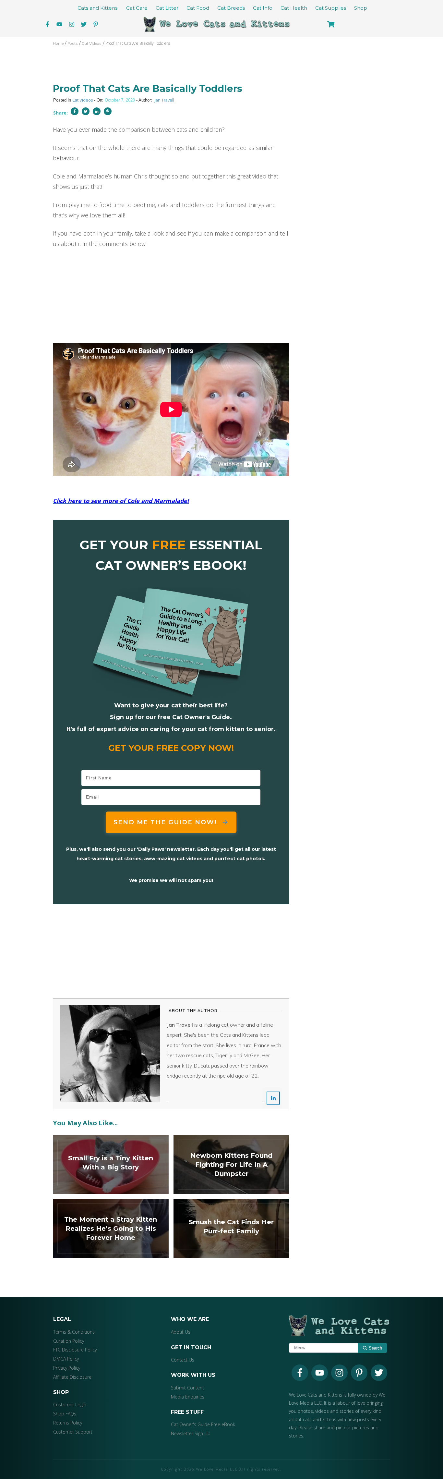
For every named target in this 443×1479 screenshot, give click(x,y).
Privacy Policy (66, 1368)
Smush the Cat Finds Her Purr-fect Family (231, 1228)
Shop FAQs (64, 1414)
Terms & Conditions (74, 1332)
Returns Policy (67, 1423)
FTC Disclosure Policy (75, 1350)
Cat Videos (82, 100)
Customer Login (69, 1405)
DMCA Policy (66, 1359)
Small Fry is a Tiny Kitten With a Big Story (111, 1164)
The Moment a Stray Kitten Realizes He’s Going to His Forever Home (111, 1228)
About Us (180, 1332)
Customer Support (72, 1432)
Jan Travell (164, 100)
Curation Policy (68, 1341)
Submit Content (187, 1388)
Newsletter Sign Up (190, 1433)
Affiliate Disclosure (72, 1377)
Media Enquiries (187, 1397)
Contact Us (182, 1360)
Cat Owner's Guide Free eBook (203, 1425)
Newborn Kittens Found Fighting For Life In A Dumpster (231, 1164)
